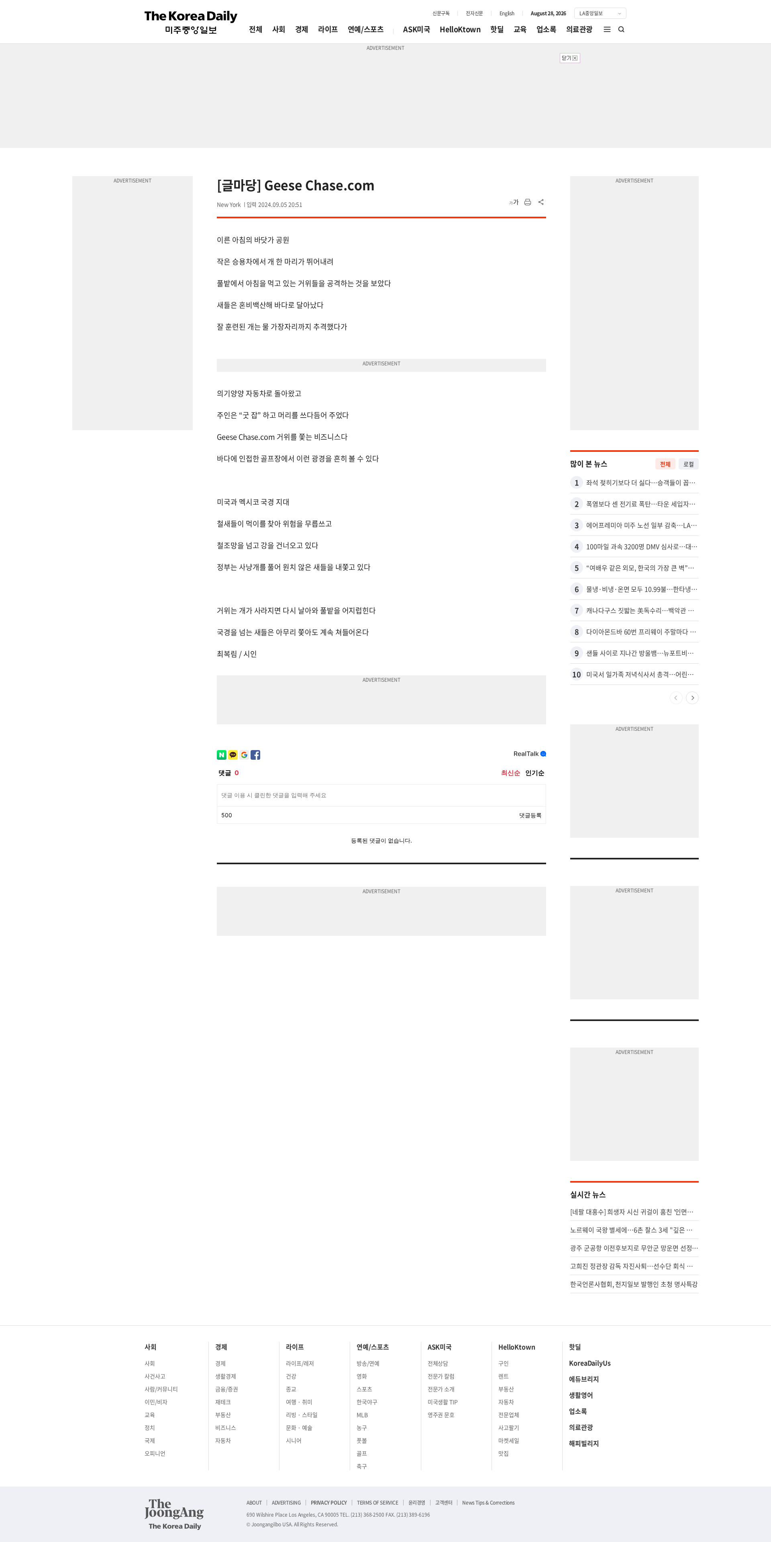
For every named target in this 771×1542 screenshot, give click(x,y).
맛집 (503, 1453)
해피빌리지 (584, 1443)
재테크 (223, 1402)
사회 (279, 29)
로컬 (688, 464)
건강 (291, 1376)
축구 (362, 1466)
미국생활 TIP (443, 1402)
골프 (362, 1453)
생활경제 (225, 1376)
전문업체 (508, 1415)
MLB (362, 1415)
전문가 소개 (441, 1389)
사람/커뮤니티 (161, 1389)
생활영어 (581, 1395)
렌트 (503, 1376)
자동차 (223, 1440)
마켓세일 (508, 1440)
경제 (301, 29)
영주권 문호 (441, 1415)
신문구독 (440, 13)
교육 (520, 29)
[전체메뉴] (607, 29)
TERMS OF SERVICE (377, 1502)
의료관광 (579, 29)
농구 (362, 1427)
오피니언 (155, 1453)
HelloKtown (460, 29)
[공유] (541, 202)
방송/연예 (368, 1363)
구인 (503, 1363)
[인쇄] (527, 202)
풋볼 (362, 1440)
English (507, 13)
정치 (150, 1427)
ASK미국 (416, 29)
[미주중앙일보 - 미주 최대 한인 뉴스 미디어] (191, 22)
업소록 (546, 29)
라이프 (328, 29)
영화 (362, 1376)
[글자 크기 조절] (514, 202)
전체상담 (438, 1363)
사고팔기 (508, 1427)
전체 (255, 29)
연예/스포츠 (366, 29)
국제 (150, 1440)
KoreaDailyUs (590, 1363)
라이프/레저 (300, 1363)
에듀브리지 (584, 1379)
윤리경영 (416, 1502)
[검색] (621, 29)
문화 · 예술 (299, 1427)
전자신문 (474, 13)
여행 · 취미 (299, 1402)
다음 (692, 697)
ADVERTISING (286, 1502)
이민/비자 (156, 1402)
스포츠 (364, 1389)
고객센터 (443, 1502)
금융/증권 (226, 1389)
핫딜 (497, 29)
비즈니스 (225, 1427)
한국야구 (367, 1402)
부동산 (223, 1415)
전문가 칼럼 (441, 1376)
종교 (291, 1389)
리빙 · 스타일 (302, 1415)
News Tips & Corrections (488, 1502)
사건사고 (155, 1376)
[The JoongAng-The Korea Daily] (174, 1514)
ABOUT (254, 1502)
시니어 (294, 1440)
